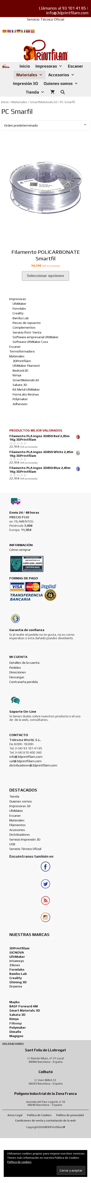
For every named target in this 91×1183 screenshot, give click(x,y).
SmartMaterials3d (43, 102)
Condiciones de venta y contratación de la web (45, 1120)
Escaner (75, 66)
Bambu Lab (21, 318)
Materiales (26, 75)
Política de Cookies (39, 1115)
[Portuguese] (28, 31)
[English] (9, 31)
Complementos (24, 327)
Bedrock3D (20, 370)
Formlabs (19, 308)
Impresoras (46, 66)
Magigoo (16, 1036)
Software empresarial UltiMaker (36, 337)
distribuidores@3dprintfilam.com (33, 765)
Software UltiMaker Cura (30, 342)
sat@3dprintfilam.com (25, 761)
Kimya (17, 375)
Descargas (16, 677)
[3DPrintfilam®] (6, 66)
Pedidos (15, 667)
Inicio (25, 66)
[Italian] (23, 31)
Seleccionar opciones (45, 275)
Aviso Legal (14, 1115)
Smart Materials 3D (24, 1010)
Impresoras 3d (20, 806)
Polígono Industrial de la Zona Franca (45, 1094)
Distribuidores (19, 834)
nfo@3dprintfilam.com (26, 756)
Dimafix (15, 1032)
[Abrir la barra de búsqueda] (62, 92)
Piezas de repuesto (27, 323)
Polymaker (20, 399)
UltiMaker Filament (26, 365)
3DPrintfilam (22, 361)
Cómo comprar (20, 550)
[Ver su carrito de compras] (52, 92)
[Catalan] (4, 31)
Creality (18, 313)
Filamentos (17, 825)
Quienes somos (58, 83)
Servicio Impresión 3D (24, 839)
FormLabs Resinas (26, 394)
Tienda (32, 92)
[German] (18, 31)
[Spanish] (32, 31)
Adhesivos (20, 404)
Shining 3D (18, 982)
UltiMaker (19, 303)
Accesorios (58, 75)
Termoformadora (22, 351)
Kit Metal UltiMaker (26, 389)
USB (12, 844)
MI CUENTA (18, 657)
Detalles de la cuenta (24, 662)
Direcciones (17, 672)
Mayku (14, 1002)
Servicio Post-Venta (27, 332)
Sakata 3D (20, 385)
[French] (14, 31)
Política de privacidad (70, 1115)
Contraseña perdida (23, 682)
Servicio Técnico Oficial (45, 19)
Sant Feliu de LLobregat (45, 1050)
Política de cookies (19, 1162)
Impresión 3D (25, 83)
